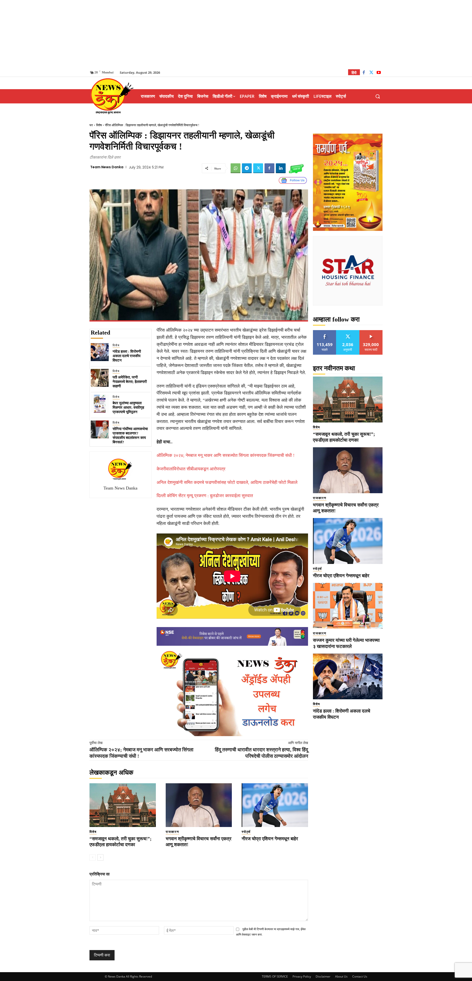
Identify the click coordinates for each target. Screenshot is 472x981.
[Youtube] (379, 73)
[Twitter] (371, 73)
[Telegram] (247, 168)
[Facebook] (364, 73)
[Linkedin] (281, 168)
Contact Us (359, 976)
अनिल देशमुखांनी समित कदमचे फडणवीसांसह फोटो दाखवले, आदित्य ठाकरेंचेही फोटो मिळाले (227, 482)
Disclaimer (323, 976)
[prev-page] (92, 857)
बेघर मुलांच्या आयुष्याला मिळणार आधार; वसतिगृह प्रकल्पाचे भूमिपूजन (128, 407)
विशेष (99, 125)
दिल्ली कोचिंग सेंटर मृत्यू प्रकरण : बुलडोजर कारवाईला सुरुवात (205, 495)
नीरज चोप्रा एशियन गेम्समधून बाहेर (270, 838)
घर (91, 125)
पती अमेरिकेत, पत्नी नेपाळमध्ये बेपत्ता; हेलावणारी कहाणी (130, 381)
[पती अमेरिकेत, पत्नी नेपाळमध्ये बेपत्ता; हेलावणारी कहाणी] (100, 378)
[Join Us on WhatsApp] (296, 168)
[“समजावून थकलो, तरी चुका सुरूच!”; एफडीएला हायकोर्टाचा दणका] (122, 805)
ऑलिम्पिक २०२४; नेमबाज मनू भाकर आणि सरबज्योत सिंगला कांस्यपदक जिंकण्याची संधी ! (226, 455)
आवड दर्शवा (324, 332)
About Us (341, 976)
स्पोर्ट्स (246, 832)
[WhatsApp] (235, 168)
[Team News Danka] (120, 469)
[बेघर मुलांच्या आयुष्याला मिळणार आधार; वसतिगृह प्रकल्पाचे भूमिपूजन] (100, 404)
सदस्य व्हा (371, 332)
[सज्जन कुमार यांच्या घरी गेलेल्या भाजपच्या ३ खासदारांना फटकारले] (348, 606)
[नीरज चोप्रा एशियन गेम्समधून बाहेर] (275, 805)
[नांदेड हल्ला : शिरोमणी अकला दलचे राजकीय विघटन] (100, 352)
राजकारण (172, 832)
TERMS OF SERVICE (275, 976)
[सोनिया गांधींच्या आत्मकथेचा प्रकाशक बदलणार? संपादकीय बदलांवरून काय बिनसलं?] (100, 429)
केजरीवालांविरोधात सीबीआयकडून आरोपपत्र (191, 468)
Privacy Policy (302, 976)
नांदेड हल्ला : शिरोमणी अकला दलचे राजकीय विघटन (127, 356)
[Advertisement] (236, 34)
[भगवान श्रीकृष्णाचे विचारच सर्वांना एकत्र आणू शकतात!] (199, 805)
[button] (377, 96)
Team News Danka (106, 167)
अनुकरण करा (347, 332)
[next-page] (100, 857)
